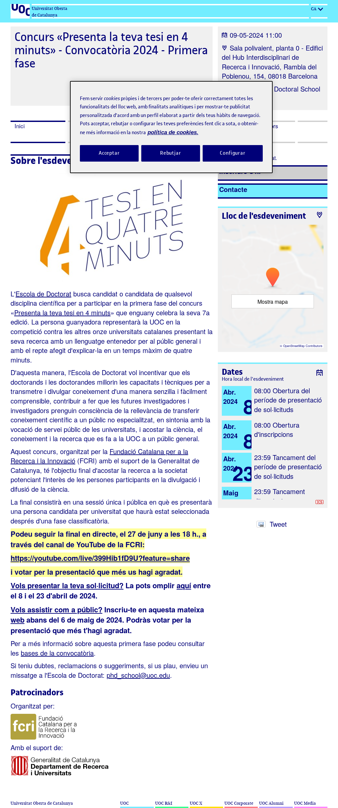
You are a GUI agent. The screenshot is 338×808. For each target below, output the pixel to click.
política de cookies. (173, 132)
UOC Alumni (271, 803)
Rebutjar (170, 153)
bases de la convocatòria (57, 653)
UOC (124, 803)
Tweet (278, 524)
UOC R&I (163, 803)
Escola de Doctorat (43, 293)
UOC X (196, 803)
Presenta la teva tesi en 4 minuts (62, 312)
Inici (20, 126)
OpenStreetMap (294, 346)
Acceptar (109, 153)
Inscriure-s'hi (240, 171)
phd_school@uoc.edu (138, 675)
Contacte (233, 189)
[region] (171, 127)
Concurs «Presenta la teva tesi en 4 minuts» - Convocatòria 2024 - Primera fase (111, 50)
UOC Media (305, 803)
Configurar (233, 153)
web (17, 619)
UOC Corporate (238, 803)
